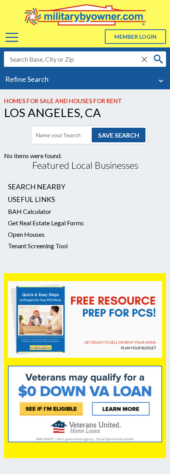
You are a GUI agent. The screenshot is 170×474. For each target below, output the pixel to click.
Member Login (135, 36)
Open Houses (26, 234)
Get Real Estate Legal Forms (46, 223)
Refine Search (27, 79)
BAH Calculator (29, 211)
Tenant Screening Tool (38, 245)
